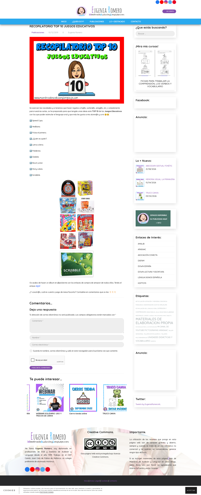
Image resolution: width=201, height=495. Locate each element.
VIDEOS (153, 341)
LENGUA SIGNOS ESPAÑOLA (150, 277)
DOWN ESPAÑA (144, 266)
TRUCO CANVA (79, 413)
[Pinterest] (174, 2)
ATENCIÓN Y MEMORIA (152, 301)
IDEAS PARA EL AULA (153, 312)
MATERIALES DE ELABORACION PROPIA (154, 321)
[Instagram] (166, 2)
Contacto (113, 481)
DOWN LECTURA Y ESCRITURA (151, 272)
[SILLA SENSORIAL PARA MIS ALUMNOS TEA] (120, 398)
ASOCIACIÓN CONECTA (147, 255)
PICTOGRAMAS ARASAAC (156, 330)
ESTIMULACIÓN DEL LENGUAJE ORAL (146, 308)
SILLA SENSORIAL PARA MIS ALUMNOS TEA (118, 414)
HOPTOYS (142, 283)
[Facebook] (157, 2)
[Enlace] (100, 11)
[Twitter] (170, 2)
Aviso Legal (95, 481)
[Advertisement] (155, 372)
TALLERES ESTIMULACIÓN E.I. (152, 334)
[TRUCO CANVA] (87, 398)
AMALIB (141, 244)
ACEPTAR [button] (191, 490)
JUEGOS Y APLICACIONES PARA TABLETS (160, 315)
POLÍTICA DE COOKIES (47, 492)
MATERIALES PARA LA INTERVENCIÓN (146, 327)
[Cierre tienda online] (53, 398)
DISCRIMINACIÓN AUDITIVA (151, 305)
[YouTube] (162, 2)
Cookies (104, 481)
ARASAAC (142, 249)
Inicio (86, 481)
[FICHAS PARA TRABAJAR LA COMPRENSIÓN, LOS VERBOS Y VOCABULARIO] (155, 64)
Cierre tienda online (48, 413)
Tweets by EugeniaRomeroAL (148, 404)
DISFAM (141, 260)
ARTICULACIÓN (140, 301)
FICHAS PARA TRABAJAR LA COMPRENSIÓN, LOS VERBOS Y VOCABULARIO (155, 84)
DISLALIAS (163, 305)
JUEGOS (146, 315)
